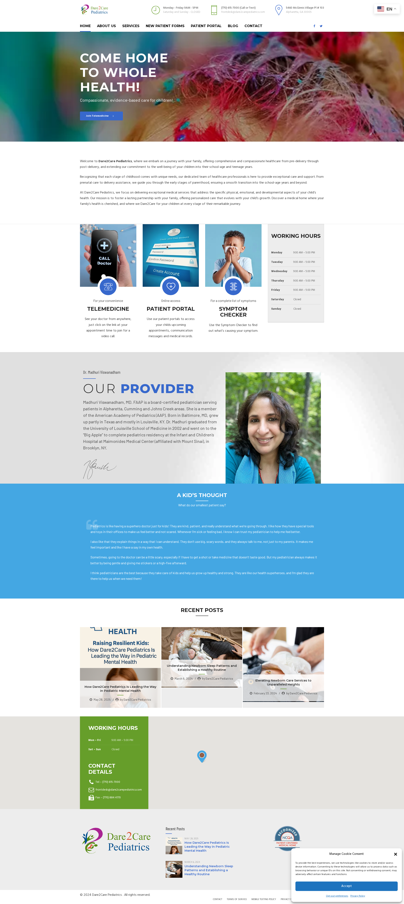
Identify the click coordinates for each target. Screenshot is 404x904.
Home (85, 26)
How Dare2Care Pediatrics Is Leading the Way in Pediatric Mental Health (207, 847)
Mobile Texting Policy (263, 899)
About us (106, 26)
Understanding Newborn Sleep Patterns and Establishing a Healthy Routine (209, 870)
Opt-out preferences (337, 896)
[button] (395, 854)
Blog (233, 26)
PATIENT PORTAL (206, 26)
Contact (253, 26)
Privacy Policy (357, 896)
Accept (346, 886)
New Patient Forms (165, 26)
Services (131, 26)
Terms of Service (237, 899)
